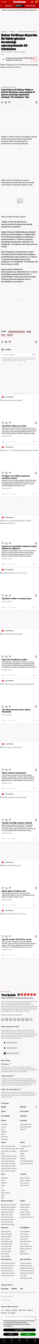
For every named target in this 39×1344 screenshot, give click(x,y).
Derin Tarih (22, 1310)
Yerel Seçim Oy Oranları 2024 (8, 1152)
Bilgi (2, 1198)
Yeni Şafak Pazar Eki (26, 1163)
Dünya (3, 1120)
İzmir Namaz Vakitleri (7, 1210)
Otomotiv (23, 1129)
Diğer (3, 1195)
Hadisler (22, 1251)
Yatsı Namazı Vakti (7, 1222)
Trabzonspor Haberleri (27, 1273)
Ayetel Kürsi (24, 1239)
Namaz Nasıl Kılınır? (26, 1246)
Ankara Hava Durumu (7, 1266)
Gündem (12, 31)
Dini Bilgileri (24, 1227)
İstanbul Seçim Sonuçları (9, 1156)
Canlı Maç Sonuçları (26, 1278)
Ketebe (14, 1310)
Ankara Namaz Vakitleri (8, 1207)
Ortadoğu (4, 1124)
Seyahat (22, 1158)
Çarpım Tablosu (25, 1212)
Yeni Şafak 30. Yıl (25, 1146)
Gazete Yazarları (25, 1180)
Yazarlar (23, 1174)
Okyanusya (4, 1139)
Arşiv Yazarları (24, 1185)
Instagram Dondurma (27, 1217)
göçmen (10, 334)
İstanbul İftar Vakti (7, 1241)
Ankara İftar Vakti (6, 1244)
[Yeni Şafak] (19, 2)
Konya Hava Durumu (7, 1275)
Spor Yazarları (24, 1183)
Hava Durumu (6, 1259)
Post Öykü (11, 1313)
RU (31, 994)
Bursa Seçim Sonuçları (8, 1166)
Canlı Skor (23, 1275)
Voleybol (4, 1183)
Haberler (23, 1116)
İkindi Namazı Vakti (7, 1217)
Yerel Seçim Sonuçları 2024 (10, 1149)
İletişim (14, 1289)
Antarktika (4, 1137)
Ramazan (4, 1227)
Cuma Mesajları (25, 1231)
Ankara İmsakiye (6, 1236)
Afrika (3, 1134)
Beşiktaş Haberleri (26, 1266)
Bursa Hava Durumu (7, 1271)
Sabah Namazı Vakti (7, 1212)
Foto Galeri (24, 1111)
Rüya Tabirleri (24, 1254)
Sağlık (22, 1154)
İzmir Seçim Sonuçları (8, 1161)
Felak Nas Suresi (25, 1241)
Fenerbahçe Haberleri (27, 1271)
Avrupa (3, 1127)
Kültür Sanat (24, 1151)
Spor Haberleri (25, 1259)
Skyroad (30, 1310)
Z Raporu (8, 1310)
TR (18, 994)
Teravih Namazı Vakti (7, 1224)
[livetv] (32, 2)
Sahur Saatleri (5, 1256)
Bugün (3, 1106)
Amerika (3, 1132)
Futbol (3, 1180)
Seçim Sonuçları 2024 (8, 1146)
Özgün (22, 1200)
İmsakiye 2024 (5, 1231)
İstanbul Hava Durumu (8, 1263)
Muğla (29, 331)
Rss (21, 1289)
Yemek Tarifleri (25, 1207)
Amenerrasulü (24, 1236)
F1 (2, 1188)
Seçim (3, 1142)
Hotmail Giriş (24, 1210)
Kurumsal (4, 1289)
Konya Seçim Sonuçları (8, 1171)
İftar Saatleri (5, 1254)
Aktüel (22, 1149)
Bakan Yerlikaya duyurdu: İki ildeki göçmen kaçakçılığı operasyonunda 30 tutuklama (28, 31)
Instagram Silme (25, 1215)
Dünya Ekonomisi (25, 1127)
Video (3, 1111)
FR (28, 994)
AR (25, 994)
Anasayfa (4, 31)
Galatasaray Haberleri (27, 1268)
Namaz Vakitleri (7, 1200)
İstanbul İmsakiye (6, 1234)
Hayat (22, 1142)
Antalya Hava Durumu (8, 1273)
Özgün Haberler (25, 1205)
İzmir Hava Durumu (7, 1268)
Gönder (34, 354)
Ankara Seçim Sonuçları (8, 1158)
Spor (3, 1174)
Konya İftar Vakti (6, 1246)
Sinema (22, 1156)
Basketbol (4, 1178)
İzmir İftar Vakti (6, 1251)
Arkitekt (4, 1313)
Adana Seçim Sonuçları (8, 1163)
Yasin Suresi (24, 1234)
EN (22, 994)
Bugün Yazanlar (25, 1178)
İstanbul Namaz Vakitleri (8, 1205)
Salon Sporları (5, 1193)
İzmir (3, 334)
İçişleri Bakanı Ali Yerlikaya (17, 331)
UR (35, 994)
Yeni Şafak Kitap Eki (26, 1161)
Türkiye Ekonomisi (26, 1124)
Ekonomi (23, 1120)
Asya (2, 1129)
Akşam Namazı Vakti (7, 1219)
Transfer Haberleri (26, 1263)
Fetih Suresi (24, 1244)
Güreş (3, 1190)
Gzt (2, 1310)
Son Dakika (5, 1116)
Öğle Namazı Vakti (7, 1215)
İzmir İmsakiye (5, 1239)
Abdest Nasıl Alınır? (26, 1249)
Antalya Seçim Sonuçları (9, 1168)
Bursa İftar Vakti (6, 1249)
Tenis (3, 1185)
